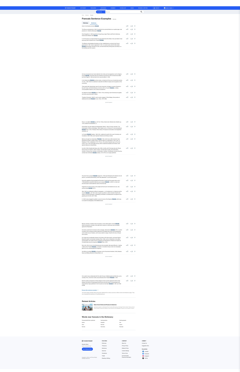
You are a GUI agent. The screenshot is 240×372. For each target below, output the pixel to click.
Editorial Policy (125, 348)
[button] (156, 8)
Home (83, 15)
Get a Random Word (87, 349)
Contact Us (144, 343)
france (120, 324)
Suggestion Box (145, 345)
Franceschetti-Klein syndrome (88, 320)
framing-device (104, 320)
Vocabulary (104, 353)
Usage (103, 355)
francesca (103, 326)
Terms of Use (125, 353)
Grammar (104, 350)
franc (83, 324)
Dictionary (104, 343)
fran (120, 322)
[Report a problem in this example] (135, 26)
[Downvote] (132, 26)
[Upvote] (127, 26)
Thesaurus (104, 345)
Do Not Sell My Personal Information (126, 356)
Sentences (99, 12)
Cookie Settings (125, 350)
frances (83, 326)
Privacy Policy (125, 345)
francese (121, 326)
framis (83, 322)
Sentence (87, 15)
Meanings (85, 23)
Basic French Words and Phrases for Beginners (105, 304)
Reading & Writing (106, 358)
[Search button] (142, 12)
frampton (103, 322)
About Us (124, 343)
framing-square (122, 320)
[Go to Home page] (70, 8)
